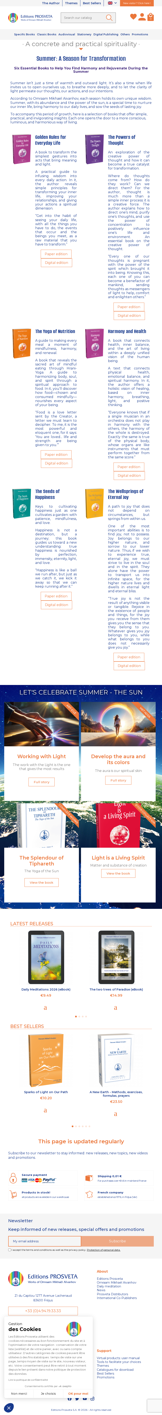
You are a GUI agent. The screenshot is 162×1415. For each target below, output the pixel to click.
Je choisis (48, 1394)
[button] (9, 1408)
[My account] (142, 17)
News (101, 1290)
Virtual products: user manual (118, 1358)
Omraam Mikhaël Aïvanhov (55, 98)
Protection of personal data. (103, 1249)
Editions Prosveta (110, 1279)
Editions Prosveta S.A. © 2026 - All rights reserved (81, 1409)
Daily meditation (109, 1286)
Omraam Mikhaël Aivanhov (116, 1282)
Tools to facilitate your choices (119, 1362)
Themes (71, 3)
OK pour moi (78, 1394)
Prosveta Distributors (112, 1294)
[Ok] (110, 18)
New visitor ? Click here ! (137, 3)
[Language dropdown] (113, 3)
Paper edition (56, 254)
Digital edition (56, 263)
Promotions (105, 1377)
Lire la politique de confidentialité (28, 1379)
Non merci (19, 1394)
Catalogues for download (115, 1370)
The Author (51, 3)
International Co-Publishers (117, 1298)
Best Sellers (92, 3)
